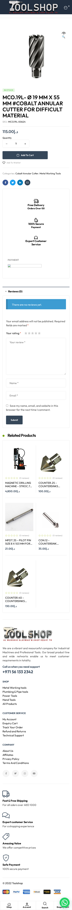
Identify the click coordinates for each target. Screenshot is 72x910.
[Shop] (9, 904)
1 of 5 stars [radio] (25, 333)
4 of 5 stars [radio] (35, 333)
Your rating (13, 333)
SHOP (6, 681)
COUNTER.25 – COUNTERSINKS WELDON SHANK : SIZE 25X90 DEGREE (52, 488)
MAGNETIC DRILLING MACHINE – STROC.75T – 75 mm (19, 486)
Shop (9, 907)
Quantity (7, 137)
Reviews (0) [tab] (15, 291)
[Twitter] (15, 773)
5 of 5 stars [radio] (39, 333)
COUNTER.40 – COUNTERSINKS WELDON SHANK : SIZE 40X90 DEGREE (19, 603)
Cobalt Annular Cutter (26, 173)
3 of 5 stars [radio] (32, 333)
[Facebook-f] (6, 773)
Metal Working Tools (50, 173)
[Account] (27, 904)
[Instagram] (24, 773)
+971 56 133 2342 (18, 671)
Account (27, 907)
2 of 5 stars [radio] (29, 333)
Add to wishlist (13, 162)
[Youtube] (34, 773)
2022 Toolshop (14, 883)
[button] (63, 35)
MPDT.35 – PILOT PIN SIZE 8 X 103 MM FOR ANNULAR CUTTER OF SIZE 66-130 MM (18, 545)
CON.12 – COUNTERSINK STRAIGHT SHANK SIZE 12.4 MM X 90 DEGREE (52, 545)
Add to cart (27, 155)
